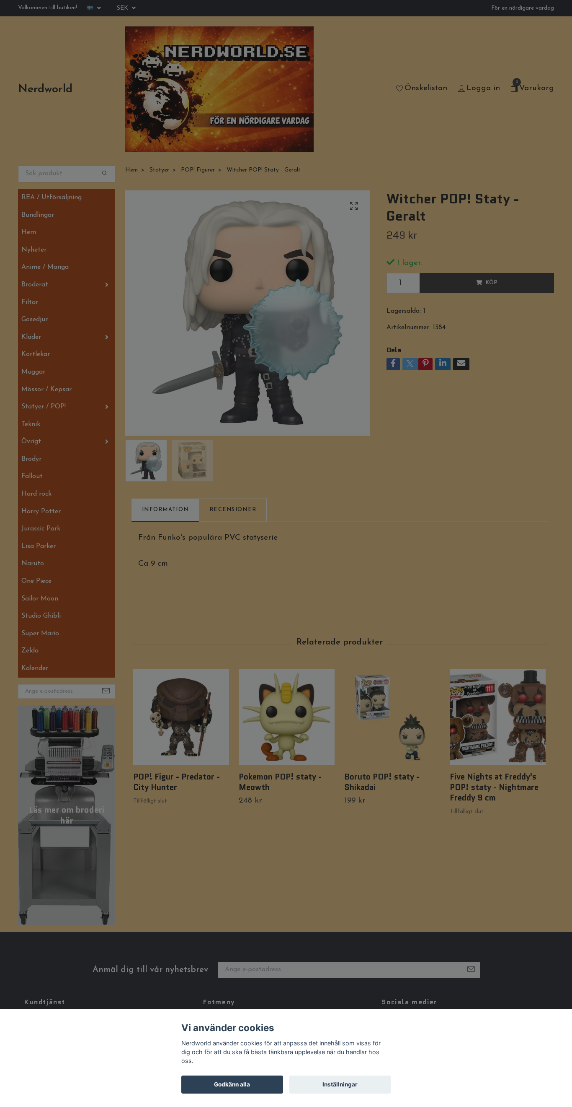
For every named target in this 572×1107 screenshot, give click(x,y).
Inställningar (340, 1084)
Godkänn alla (232, 1084)
